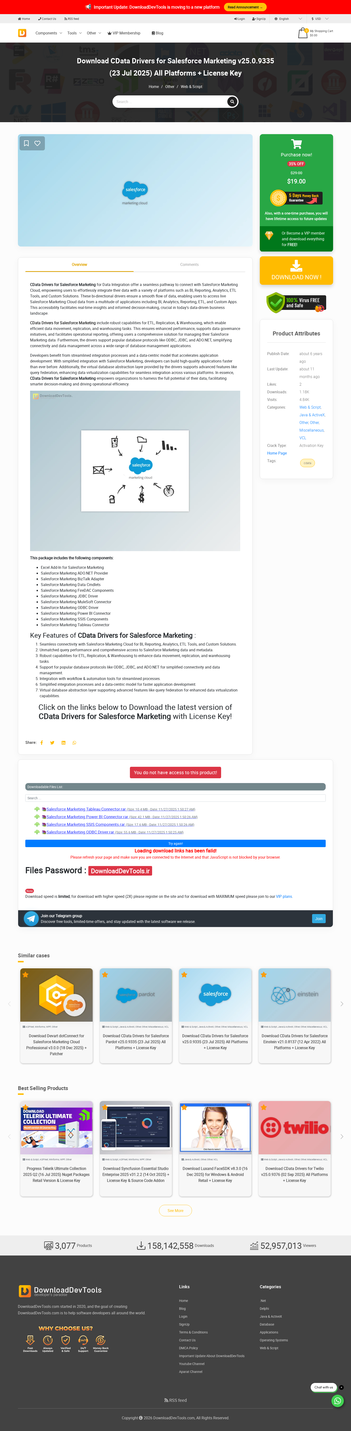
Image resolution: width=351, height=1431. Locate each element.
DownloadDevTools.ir (120, 870)
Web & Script (191, 86)
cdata (307, 463)
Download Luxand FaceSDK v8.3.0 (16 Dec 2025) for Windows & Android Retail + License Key (215, 1174)
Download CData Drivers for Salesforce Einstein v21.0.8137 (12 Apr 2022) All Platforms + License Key (295, 1041)
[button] (342, 1004)
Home (25, 19)
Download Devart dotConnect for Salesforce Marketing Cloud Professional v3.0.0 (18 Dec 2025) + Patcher (56, 1044)
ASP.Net (30, 1026)
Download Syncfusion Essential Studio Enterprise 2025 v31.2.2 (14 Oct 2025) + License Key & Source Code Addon (135, 1174)
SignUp (261, 19)
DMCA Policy (188, 1348)
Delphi (264, 1308)
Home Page (277, 453)
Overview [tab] (79, 264)
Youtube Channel (191, 1363)
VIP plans (284, 896)
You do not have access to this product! (175, 772)
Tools (72, 33)
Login (241, 19)
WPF (48, 1026)
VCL (302, 438)
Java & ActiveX (312, 415)
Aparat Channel (190, 1371)
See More (175, 1210)
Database (267, 1324)
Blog (159, 33)
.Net (263, 1300)
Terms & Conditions (193, 1332)
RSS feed (73, 19)
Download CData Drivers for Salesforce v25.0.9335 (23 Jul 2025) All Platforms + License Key (215, 1041)
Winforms (40, 1026)
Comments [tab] (189, 264)
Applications (269, 1332)
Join (319, 918)
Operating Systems (274, 1340)
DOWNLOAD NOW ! (296, 277)
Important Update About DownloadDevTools (212, 1356)
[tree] (175, 820)
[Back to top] (338, 1418)
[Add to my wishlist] (26, 143)
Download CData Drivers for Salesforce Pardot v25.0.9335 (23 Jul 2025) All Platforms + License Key (136, 1041)
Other (91, 33)
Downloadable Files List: (45, 786)
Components (46, 33)
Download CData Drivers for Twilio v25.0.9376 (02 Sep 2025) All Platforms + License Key (294, 1174)
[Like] (37, 143)
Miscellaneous (311, 430)
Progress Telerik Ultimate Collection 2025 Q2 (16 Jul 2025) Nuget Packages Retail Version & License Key (56, 1174)
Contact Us (48, 19)
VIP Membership (126, 33)
